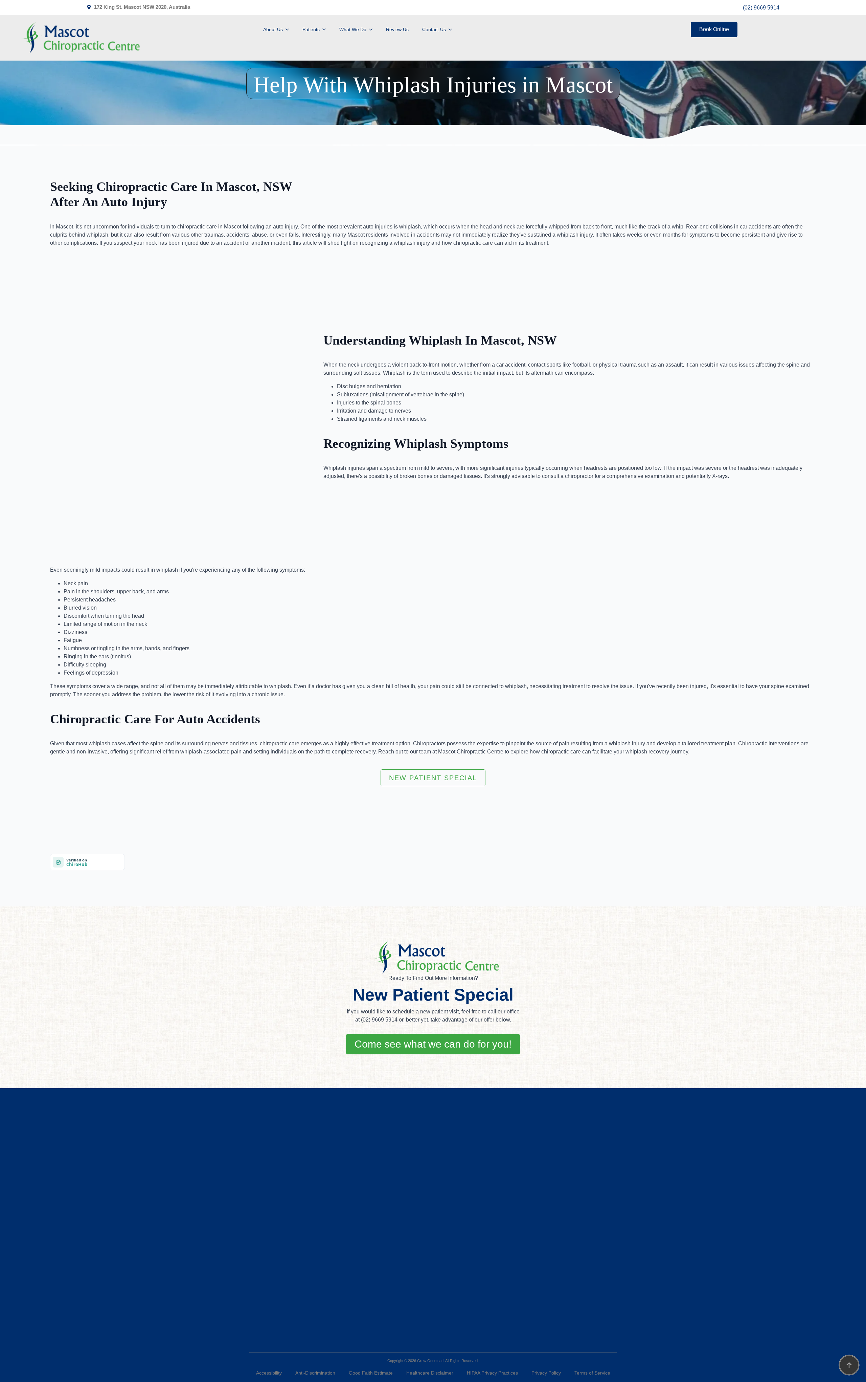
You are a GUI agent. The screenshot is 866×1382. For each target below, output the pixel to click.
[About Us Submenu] (289, 29)
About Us (273, 29)
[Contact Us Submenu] (452, 29)
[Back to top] (849, 1365)
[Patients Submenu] (326, 29)
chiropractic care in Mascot (209, 226)
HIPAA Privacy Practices (492, 1373)
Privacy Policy (546, 1373)
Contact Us (434, 29)
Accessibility (269, 1373)
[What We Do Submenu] (372, 29)
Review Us (397, 29)
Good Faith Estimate (371, 1373)
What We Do (352, 29)
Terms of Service (592, 1373)
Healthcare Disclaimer (429, 1373)
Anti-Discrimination (315, 1373)
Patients (311, 29)
